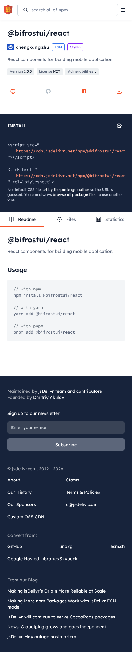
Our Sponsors (21, 504)
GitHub (14, 546)
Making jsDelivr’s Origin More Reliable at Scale (56, 591)
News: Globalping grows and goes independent (56, 627)
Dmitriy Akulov (48, 397)
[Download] (119, 91)
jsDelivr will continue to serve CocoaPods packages (61, 617)
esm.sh (118, 546)
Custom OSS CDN (25, 517)
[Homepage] (12, 91)
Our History (19, 492)
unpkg (66, 546)
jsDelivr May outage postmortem (41, 636)
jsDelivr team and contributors (70, 391)
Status (72, 480)
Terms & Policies (83, 492)
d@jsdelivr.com (82, 504)
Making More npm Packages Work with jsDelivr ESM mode (61, 604)
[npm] (83, 91)
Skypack (68, 558)
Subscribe (66, 444)
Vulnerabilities (82, 71)
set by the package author (65, 189)
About (13, 480)
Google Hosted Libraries (33, 558)
